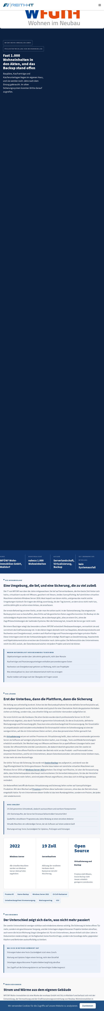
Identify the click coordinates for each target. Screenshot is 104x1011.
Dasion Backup (51, 762)
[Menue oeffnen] (100, 5)
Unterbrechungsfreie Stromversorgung (20, 900)
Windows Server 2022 (34, 769)
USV (57, 900)
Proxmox (36, 789)
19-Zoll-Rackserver (60, 894)
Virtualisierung (13, 736)
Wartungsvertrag (45, 900)
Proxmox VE (9, 894)
